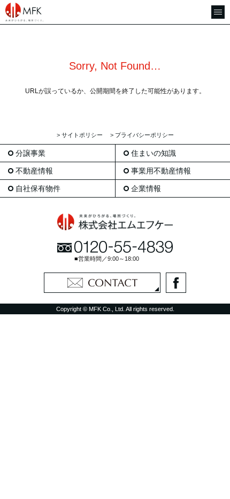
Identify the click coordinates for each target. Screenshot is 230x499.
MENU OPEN (218, 12)
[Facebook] (176, 283)
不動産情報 (34, 171)
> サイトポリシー (80, 135)
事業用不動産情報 (161, 171)
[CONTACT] (102, 283)
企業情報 (146, 188)
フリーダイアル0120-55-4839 (115, 247)
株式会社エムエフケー (26, 12)
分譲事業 (30, 153)
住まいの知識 (153, 153)
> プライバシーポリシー (142, 135)
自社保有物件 (38, 188)
